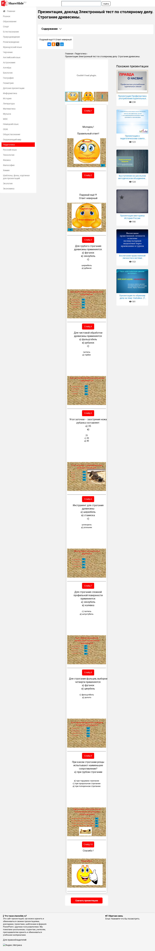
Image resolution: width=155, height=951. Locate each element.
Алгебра (7, 67)
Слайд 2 (88, 175)
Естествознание (11, 31)
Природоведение (11, 36)
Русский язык (10, 149)
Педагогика (9, 144)
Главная (11, 11)
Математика (9, 108)
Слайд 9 (88, 755)
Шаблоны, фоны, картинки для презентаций (16, 177)
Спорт (6, 26)
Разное (6, 16)
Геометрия (8, 83)
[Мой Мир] (62, 44)
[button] (105, 62)
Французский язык (12, 47)
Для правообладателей (14, 939)
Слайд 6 (88, 499)
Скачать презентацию (86, 900)
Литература (9, 103)
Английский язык (11, 57)
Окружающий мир (12, 139)
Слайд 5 (88, 413)
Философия (9, 165)
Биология (8, 72)
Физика (7, 160)
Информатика (10, 93)
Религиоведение (11, 41)
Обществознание (11, 134)
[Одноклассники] (53, 44)
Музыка (7, 113)
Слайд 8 (88, 672)
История (7, 98)
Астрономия (9, 62)
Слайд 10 (88, 844)
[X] (57, 44)
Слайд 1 (88, 110)
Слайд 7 (88, 585)
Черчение (8, 52)
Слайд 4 (88, 326)
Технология (8, 154)
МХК (5, 118)
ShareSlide (17, 3)
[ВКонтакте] (49, 44)
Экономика (8, 188)
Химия (6, 170)
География (8, 77)
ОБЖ (5, 129)
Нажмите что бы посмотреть (125, 918)
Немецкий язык (11, 124)
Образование (9, 21)
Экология (8, 183)
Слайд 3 (88, 239)
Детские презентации (13, 88)
